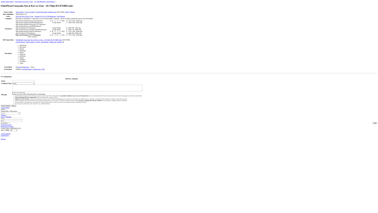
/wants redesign (5, 134)
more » (33, 67)
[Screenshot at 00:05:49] (25, 67)
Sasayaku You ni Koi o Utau (24, 1)
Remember (4, 123)
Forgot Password (6, 125)
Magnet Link (52, 12)
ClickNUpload (20, 42)
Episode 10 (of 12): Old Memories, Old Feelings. (50, 16)
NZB (67, 12)
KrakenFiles (45, 42)
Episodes (8, 117)
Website (72, 12)
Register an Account (7, 126)
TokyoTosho (20, 12)
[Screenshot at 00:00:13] (19, 67)
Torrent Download (41, 12)
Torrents (3, 115)
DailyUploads (30, 42)
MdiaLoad (53, 42)
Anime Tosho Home (7, 1)
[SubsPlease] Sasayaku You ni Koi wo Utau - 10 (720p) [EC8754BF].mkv (39, 40)
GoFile (38, 42)
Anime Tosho (5, 108)
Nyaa (27, 12)
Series (3, 117)
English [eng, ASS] (39, 69)
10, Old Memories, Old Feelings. (44, 1)
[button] (30, 67)
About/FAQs (5, 135)
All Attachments (27, 69)
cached (32, 12)
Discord (3, 139)
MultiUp (60, 42)
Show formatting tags (19, 92)
